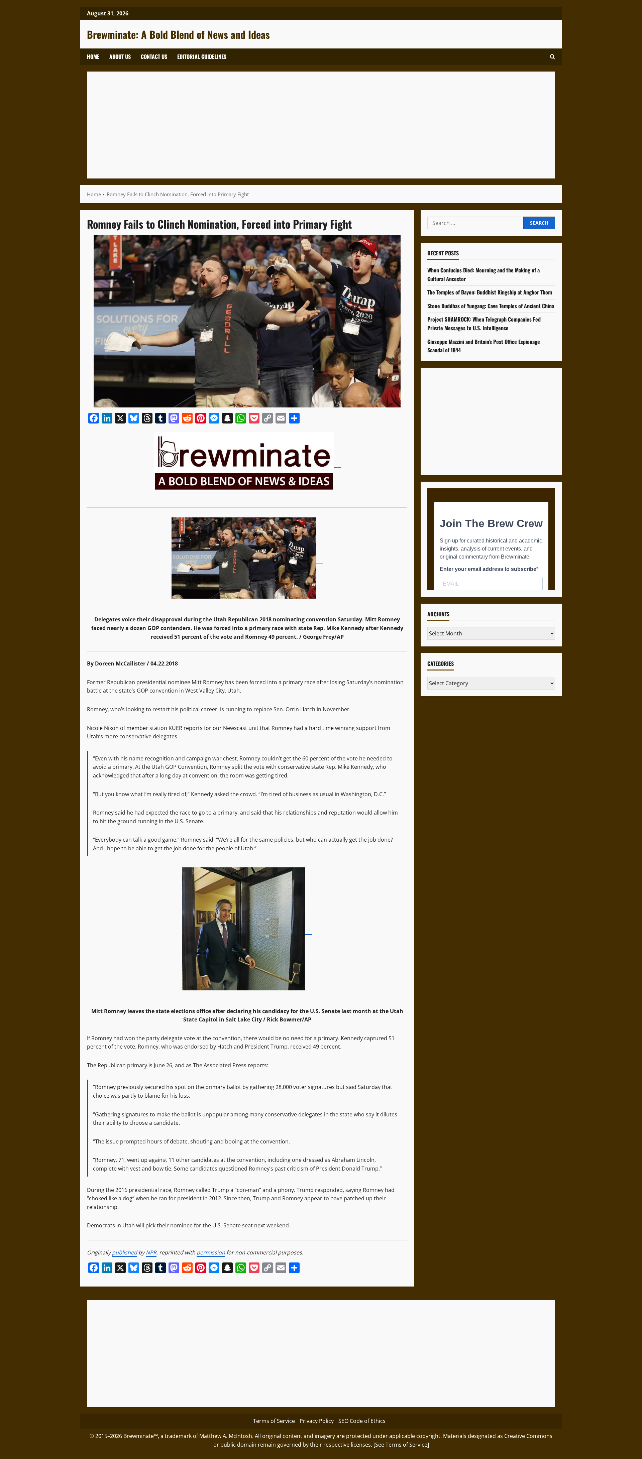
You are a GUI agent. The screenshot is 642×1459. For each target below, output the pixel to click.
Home (93, 56)
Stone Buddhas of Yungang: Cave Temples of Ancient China (490, 306)
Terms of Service (274, 1421)
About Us (120, 56)
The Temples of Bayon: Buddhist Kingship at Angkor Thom (489, 292)
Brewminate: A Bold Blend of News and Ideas (178, 34)
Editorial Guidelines (201, 56)
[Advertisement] (294, 125)
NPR (151, 1252)
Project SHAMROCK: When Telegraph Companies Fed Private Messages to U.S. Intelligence (484, 324)
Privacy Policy (317, 1421)
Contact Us (154, 56)
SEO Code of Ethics (362, 1421)
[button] (552, 56)
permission (211, 1252)
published (124, 1252)
